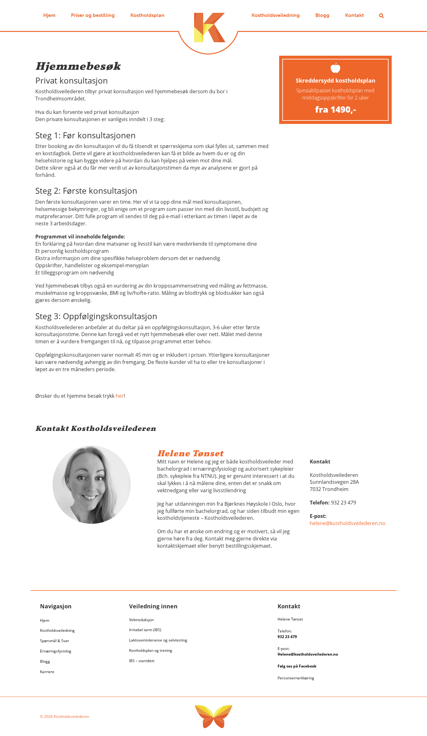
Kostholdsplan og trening (150, 650)
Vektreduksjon (141, 619)
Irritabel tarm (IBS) (145, 629)
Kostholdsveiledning (57, 630)
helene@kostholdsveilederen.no (347, 523)
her (120, 395)
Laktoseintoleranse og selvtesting (158, 640)
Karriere (47, 671)
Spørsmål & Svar (54, 640)
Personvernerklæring (296, 678)
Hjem (44, 620)
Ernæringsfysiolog (55, 651)
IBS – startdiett (141, 660)
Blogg (45, 661)
